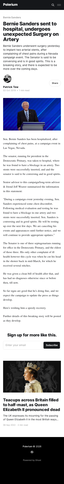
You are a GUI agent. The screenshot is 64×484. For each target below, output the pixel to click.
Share (55, 83)
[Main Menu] (59, 5)
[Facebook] (32, 452)
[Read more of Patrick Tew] (7, 78)
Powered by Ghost (32, 460)
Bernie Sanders (12, 17)
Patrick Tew (10, 87)
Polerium (10, 4)
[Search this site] (52, 4)
